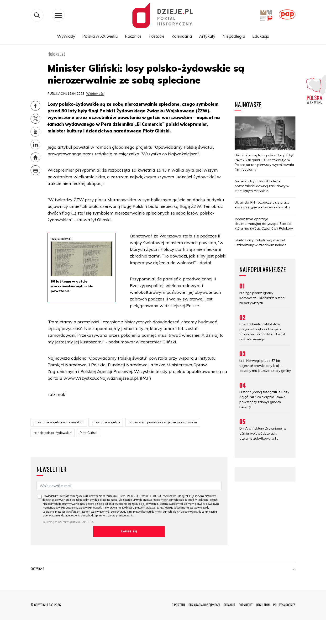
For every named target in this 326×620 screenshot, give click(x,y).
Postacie (156, 36)
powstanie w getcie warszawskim (58, 422)
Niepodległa (233, 36)
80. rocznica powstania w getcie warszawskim (163, 422)
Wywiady (66, 36)
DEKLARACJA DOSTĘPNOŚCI (204, 604)
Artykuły (207, 36)
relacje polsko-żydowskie (52, 433)
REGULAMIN (263, 604)
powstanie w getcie (106, 422)
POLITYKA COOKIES (284, 604)
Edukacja (260, 36)
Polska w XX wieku (100, 36)
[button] (294, 569)
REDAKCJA (229, 604)
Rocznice (133, 36)
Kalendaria (182, 36)
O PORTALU (178, 604)
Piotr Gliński (88, 433)
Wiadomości (95, 93)
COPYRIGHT (246, 604)
